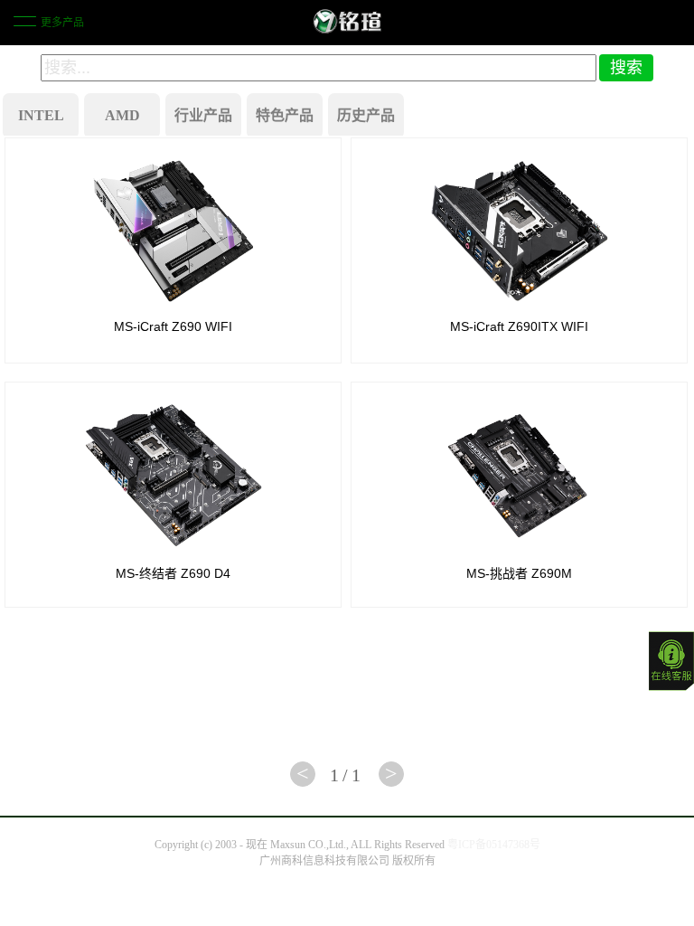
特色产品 (285, 115)
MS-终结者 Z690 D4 (173, 573)
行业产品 (203, 115)
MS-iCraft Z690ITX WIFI (519, 326)
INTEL (41, 115)
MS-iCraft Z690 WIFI (173, 326)
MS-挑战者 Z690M (519, 573)
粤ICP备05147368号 (493, 844)
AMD (122, 115)
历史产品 (366, 115)
